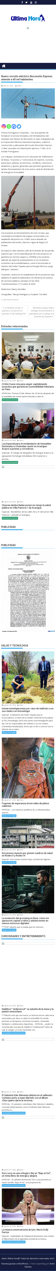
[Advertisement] (28, 47)
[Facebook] (14, 126)
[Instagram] (3, 126)
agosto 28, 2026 (10, 381)
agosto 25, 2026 (10, 915)
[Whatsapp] (9, 126)
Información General (10, 300)
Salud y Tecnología (9, 732)
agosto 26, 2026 (10, 850)
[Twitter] (19, 126)
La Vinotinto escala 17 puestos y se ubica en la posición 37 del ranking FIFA (14, 311)
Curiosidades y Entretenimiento (14, 1033)
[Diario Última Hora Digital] (3, 65)
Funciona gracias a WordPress (14, 1263)
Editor (19, 86)
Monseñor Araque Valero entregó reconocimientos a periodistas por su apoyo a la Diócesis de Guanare (41, 312)
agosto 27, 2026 (10, 800)
